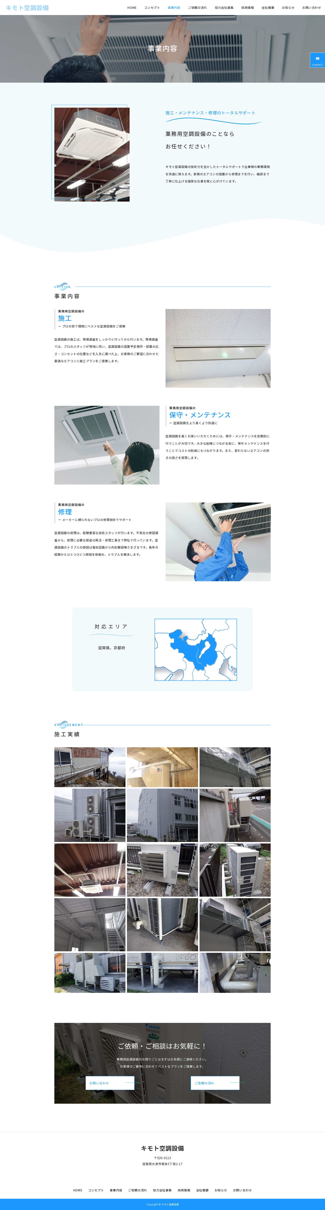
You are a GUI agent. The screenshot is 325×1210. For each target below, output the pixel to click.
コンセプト (152, 7)
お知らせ (288, 7)
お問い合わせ (311, 7)
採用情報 (247, 7)
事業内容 (174, 7)
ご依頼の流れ (197, 7)
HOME (132, 7)
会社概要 (268, 7)
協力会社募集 (224, 7)
